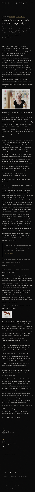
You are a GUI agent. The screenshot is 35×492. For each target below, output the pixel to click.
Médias (13, 479)
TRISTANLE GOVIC (14, 3)
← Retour (5, 12)
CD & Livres (23, 476)
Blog (19, 479)
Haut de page (8, 488)
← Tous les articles (8, 454)
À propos (14, 476)
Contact (25, 479)
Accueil (6, 476)
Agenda (6, 479)
